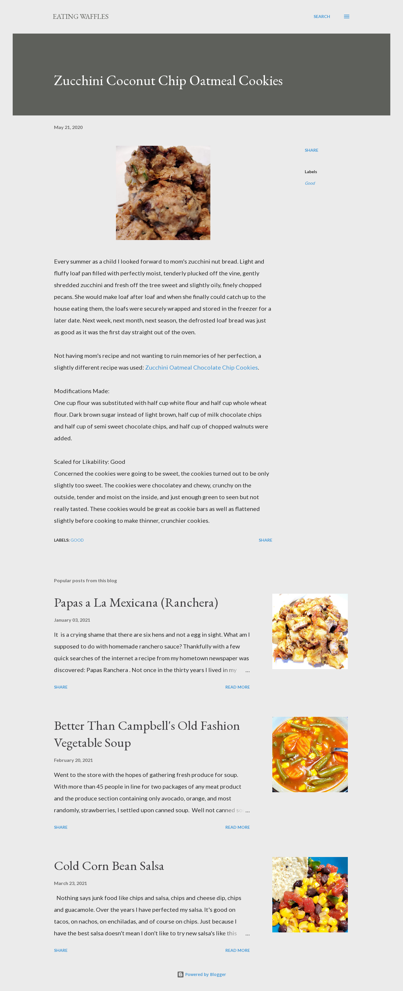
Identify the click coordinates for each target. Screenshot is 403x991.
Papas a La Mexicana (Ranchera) (136, 602)
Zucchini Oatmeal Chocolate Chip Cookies (201, 367)
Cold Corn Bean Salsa (109, 865)
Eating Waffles (81, 16)
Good (310, 183)
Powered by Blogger (205, 974)
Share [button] (311, 150)
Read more (237, 686)
